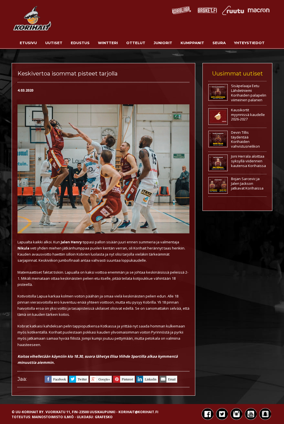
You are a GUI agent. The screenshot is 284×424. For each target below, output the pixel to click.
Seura (219, 43)
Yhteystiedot (249, 43)
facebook (59, 379)
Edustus (80, 43)
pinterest (127, 379)
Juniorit (163, 43)
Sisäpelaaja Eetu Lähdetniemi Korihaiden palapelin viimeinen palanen (248, 92)
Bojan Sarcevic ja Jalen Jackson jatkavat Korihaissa (247, 183)
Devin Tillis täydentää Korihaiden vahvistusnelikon (245, 139)
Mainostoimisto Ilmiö (53, 417)
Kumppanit (192, 43)
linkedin (150, 379)
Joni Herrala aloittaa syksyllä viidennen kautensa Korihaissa (248, 161)
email (172, 379)
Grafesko (104, 417)
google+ (104, 379)
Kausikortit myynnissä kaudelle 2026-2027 (248, 114)
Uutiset (53, 43)
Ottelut (135, 43)
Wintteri (108, 43)
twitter (82, 379)
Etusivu (28, 43)
